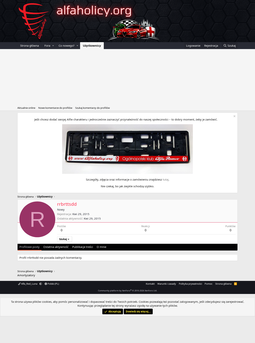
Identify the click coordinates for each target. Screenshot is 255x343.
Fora (47, 45)
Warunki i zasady (166, 283)
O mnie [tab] (101, 247)
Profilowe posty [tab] (29, 247)
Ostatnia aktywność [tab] (56, 247)
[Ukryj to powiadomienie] (234, 117)
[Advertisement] (127, 77)
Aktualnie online (26, 107)
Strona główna (29, 45)
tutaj (166, 179)
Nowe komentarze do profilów (55, 107)
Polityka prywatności (190, 283)
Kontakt (150, 283)
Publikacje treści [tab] (82, 247)
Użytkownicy (92, 45)
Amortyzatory (26, 275)
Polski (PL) (53, 283)
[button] (53, 45)
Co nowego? (66, 45)
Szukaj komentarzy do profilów (92, 107)
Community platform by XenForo (127, 290)
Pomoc (208, 283)
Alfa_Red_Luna (29, 283)
